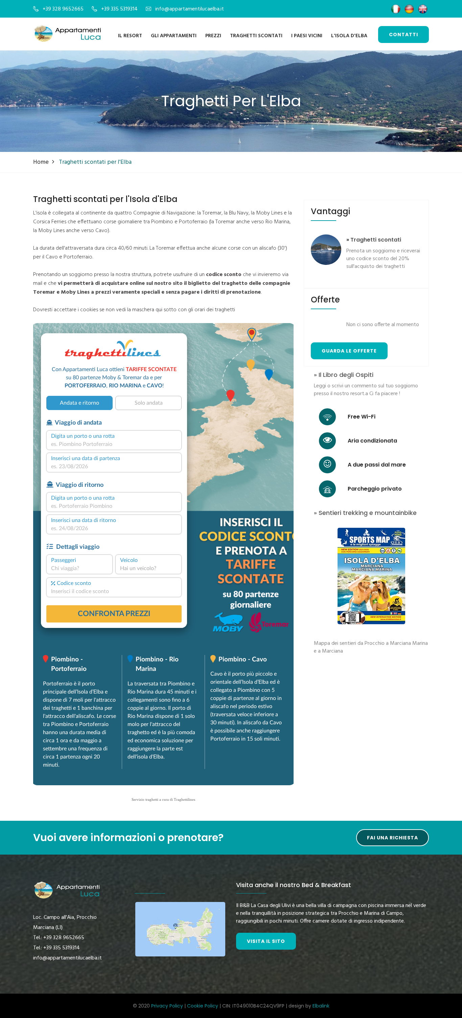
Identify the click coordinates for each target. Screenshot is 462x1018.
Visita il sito (266, 941)
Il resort (130, 36)
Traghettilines (184, 799)
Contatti (403, 34)
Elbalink (321, 1005)
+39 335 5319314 (119, 9)
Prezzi (213, 36)
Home (41, 162)
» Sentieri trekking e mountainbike (365, 513)
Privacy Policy (167, 1005)
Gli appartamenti (174, 36)
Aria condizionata (372, 441)
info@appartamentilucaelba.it (189, 9)
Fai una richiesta (392, 837)
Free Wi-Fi (361, 417)
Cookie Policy (202, 1005)
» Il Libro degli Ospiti (343, 374)
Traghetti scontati (256, 36)
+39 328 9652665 (63, 9)
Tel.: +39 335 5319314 (56, 948)
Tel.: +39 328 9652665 (58, 937)
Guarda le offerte (349, 350)
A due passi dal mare (377, 465)
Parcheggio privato (375, 489)
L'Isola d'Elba (349, 36)
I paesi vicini (306, 36)
